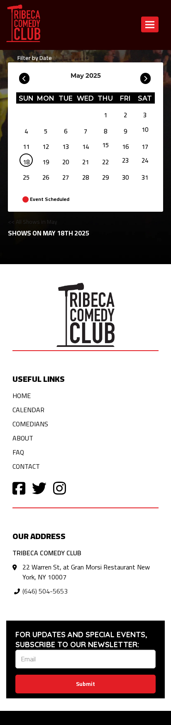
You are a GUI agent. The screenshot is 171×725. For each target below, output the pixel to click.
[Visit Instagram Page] (59, 487)
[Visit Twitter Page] (39, 487)
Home (21, 395)
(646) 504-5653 (45, 591)
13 (65, 147)
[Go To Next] (145, 76)
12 (45, 147)
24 (145, 160)
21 (85, 162)
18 (26, 162)
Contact (26, 466)
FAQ (18, 452)
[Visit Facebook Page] (18, 487)
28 (85, 177)
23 (125, 160)
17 (145, 147)
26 (45, 177)
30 (125, 177)
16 (125, 147)
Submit (85, 683)
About (22, 438)
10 (145, 130)
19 (45, 162)
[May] (85, 114)
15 (105, 145)
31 (145, 177)
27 (65, 177)
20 (65, 162)
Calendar (28, 409)
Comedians (30, 424)
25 (26, 177)
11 (26, 147)
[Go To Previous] (24, 76)
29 (105, 177)
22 (105, 162)
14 (85, 147)
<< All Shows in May (32, 221)
